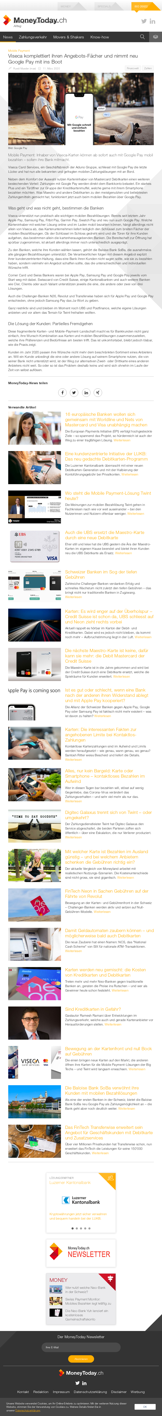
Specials (104, 6)
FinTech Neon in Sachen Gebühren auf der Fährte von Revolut (107, 893)
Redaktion (41, 1392)
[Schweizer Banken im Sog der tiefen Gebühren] (34, 585)
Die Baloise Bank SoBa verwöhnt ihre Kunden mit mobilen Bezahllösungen (102, 1090)
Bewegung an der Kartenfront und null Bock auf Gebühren (108, 1051)
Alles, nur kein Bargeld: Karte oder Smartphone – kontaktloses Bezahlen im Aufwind (105, 776)
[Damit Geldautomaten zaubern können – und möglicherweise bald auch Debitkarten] (34, 944)
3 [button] (81, 1228)
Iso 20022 (141, 6)
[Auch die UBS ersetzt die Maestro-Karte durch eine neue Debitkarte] (34, 546)
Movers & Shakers (68, 37)
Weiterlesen (122, 440)
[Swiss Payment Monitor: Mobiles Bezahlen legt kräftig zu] (56, 1301)
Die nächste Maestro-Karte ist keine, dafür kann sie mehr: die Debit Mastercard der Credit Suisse (106, 656)
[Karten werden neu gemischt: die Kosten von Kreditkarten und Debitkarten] (34, 983)
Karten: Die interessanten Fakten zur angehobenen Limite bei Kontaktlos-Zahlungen (101, 735)
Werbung (138, 1392)
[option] (81, 1200)
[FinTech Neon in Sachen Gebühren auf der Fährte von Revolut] (34, 904)
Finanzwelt (133, 68)
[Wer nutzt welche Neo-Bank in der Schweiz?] (56, 1289)
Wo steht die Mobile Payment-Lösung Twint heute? (108, 495)
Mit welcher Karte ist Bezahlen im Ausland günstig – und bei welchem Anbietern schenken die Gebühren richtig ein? (106, 857)
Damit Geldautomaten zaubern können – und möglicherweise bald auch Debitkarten (109, 933)
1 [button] (73, 1228)
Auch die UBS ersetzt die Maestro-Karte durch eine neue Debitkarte (104, 535)
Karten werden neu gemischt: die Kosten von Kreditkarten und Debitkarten (105, 972)
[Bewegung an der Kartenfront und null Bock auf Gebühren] (34, 1062)
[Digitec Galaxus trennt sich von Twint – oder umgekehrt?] (34, 826)
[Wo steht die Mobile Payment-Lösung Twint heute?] (34, 506)
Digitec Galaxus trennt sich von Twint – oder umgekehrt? (108, 814)
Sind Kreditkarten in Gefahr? (93, 1009)
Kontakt (23, 1392)
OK (145, 1406)
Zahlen (148, 68)
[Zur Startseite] (81, 1372)
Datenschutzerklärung (90, 1392)
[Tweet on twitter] (74, 392)
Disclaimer (119, 1392)
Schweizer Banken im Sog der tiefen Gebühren (101, 574)
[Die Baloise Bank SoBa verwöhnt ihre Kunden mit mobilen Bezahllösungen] (34, 1101)
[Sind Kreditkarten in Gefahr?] (34, 1022)
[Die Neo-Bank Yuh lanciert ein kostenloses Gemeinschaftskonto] (56, 1312)
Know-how (99, 37)
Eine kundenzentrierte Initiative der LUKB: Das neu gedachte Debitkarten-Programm (106, 456)
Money (66, 6)
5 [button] (89, 1228)
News (8, 37)
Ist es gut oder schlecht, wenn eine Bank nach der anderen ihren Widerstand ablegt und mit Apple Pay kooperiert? (106, 695)
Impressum (61, 1392)
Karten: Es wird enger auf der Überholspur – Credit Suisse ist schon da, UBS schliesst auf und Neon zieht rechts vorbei (109, 616)
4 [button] (85, 1228)
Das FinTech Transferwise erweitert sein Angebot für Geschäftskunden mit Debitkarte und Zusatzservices (109, 1132)
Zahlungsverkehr (33, 37)
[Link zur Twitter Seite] (144, 21)
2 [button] (77, 1228)
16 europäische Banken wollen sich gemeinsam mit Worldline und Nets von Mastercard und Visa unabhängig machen (106, 419)
